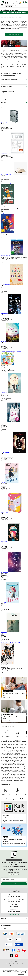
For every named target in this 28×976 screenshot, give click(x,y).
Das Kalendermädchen (6, 153)
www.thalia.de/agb (5, 780)
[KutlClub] (6, 950)
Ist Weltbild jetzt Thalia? (7, 86)
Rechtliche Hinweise (14, 874)
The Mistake (3, 602)
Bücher (17, 733)
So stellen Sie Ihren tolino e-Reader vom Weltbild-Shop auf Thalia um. (14, 66)
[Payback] (18, 945)
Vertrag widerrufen (14, 914)
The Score (3, 482)
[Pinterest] (24, 950)
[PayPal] (8, 945)
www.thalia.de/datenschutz (19, 780)
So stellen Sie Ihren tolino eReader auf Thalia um (14, 12)
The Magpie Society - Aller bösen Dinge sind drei (11, 642)
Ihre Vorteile (4, 928)
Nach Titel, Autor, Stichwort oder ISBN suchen (14, 3)
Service (2, 921)
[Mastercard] (11, 934)
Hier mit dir (3, 341)
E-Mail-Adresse (4, 877)
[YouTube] (16, 955)
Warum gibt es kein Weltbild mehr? (9, 79)
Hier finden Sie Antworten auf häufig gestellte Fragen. (14, 27)
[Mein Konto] (20, 2)
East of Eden (4, 632)
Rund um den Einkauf (6, 925)
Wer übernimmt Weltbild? (7, 83)
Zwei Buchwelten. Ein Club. (14, 812)
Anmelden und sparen (14, 883)
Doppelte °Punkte (6, 791)
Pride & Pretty (4, 541)
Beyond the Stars (4, 572)
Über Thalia (3, 918)
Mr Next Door (4, 421)
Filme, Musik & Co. (6, 733)
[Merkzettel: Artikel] (23, 2)
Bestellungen (4, 99)
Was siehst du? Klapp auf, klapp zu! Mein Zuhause (11, 351)
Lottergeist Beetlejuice (5, 255)
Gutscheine (3, 102)
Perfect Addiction (4, 313)
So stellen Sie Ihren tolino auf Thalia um (14, 688)
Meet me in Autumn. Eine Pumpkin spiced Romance (12, 183)
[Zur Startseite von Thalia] (7, 2)
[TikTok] (11, 955)
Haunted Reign (4, 122)
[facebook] (13, 950)
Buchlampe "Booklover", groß (7, 174)
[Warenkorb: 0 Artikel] (26, 2)
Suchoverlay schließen (9, 5)
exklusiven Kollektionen (6, 761)
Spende (17, 791)
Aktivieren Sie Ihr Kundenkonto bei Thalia (14, 711)
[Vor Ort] (17, 2)
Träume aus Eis (4, 392)
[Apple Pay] (18, 939)
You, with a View (4, 512)
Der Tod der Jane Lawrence (7, 452)
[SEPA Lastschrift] (20, 934)
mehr (2, 109)
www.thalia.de (4, 747)
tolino (2, 95)
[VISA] (5, 934)
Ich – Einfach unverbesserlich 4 (7, 213)
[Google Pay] (10, 939)
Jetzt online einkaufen (14, 34)
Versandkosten (21, 974)
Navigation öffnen (2, 5)
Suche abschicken (8, 6)
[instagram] (18, 950)
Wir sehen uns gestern (5, 284)
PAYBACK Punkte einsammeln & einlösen (14, 835)
